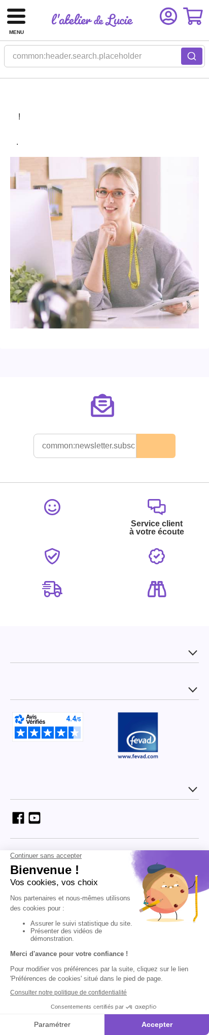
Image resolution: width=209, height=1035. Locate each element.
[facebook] (18, 818)
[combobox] (104, 59)
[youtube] (34, 818)
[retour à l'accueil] (92, 20)
